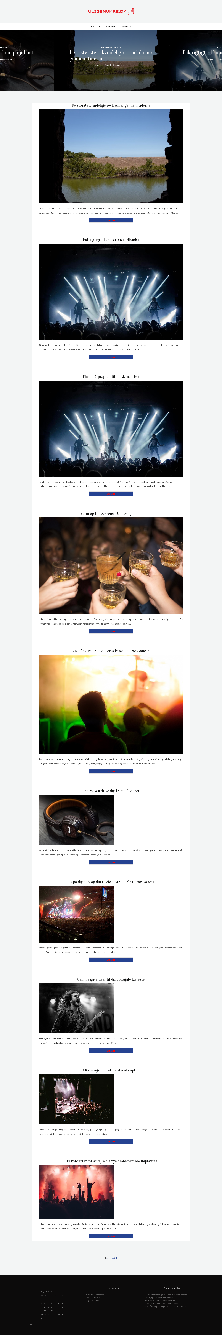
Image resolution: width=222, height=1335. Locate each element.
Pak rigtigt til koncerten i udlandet (111, 240)
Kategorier (110, 26)
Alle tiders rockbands (95, 1295)
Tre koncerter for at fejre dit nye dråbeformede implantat (111, 1161)
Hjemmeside (95, 26)
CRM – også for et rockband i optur (111, 1070)
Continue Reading (111, 220)
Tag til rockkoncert (94, 1300)
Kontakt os (126, 26)
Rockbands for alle (94, 1297)
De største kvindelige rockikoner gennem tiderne (111, 55)
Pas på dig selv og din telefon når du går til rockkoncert (111, 882)
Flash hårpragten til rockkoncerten (111, 376)
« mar (30, 1324)
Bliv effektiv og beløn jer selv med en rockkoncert (111, 651)
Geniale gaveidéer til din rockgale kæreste (111, 979)
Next (113, 1258)
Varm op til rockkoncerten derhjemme (111, 513)
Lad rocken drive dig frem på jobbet (111, 791)
